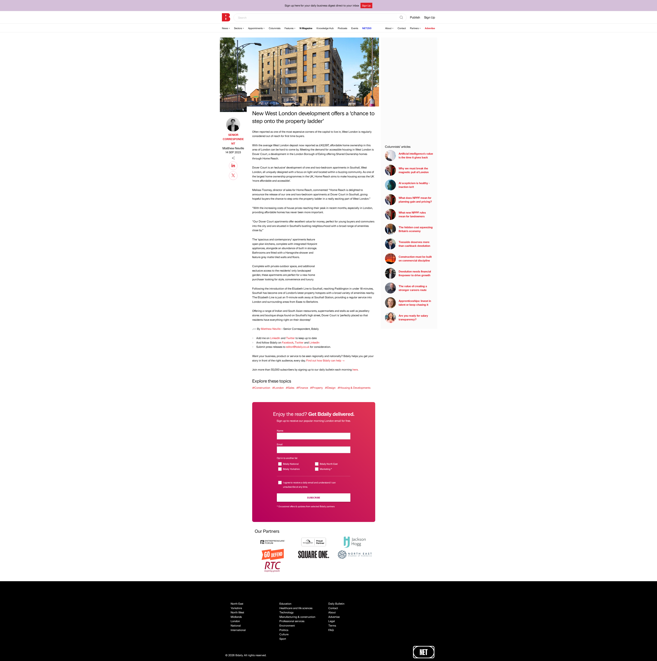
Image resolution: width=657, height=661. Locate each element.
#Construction (261, 387)
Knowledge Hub (325, 28)
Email (279, 444)
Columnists (274, 28)
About (388, 28)
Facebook (288, 342)
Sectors (238, 28)
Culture (283, 634)
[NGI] (314, 542)
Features (289, 28)
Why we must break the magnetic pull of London (414, 170)
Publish (415, 17)
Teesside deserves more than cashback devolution (414, 243)
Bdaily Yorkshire (291, 468)
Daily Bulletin (336, 603)
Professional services (291, 621)
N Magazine (306, 28)
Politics (283, 630)
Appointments (255, 28)
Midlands (236, 617)
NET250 (366, 28)
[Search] (401, 17)
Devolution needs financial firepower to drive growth (415, 273)
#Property (316, 387)
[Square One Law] (314, 554)
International (238, 630)
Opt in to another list (287, 457)
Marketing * (326, 468)
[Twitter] (233, 175)
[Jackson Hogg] (355, 542)
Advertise (430, 28)
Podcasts (342, 28)
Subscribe (313, 497)
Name (280, 430)
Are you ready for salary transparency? (413, 317)
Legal (331, 621)
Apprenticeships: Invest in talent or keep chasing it (415, 302)
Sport (282, 638)
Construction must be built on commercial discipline (415, 258)
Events (354, 28)
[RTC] (273, 566)
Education (285, 603)
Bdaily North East (328, 463)
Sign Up (366, 5)
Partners (414, 28)
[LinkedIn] (233, 165)
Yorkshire (236, 608)
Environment (287, 625)
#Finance (302, 387)
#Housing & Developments (354, 387)
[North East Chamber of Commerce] (355, 554)
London (235, 621)
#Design (330, 387)
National (236, 625)
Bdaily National (290, 463)
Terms (332, 625)
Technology (286, 612)
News (225, 28)
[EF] (273, 542)
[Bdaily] (226, 17)
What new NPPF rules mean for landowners (412, 214)
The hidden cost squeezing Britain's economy (416, 229)
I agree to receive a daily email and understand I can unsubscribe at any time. (309, 484)
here (355, 369)
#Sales (290, 387)
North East (237, 603)
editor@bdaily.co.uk (297, 346)
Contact (402, 28)
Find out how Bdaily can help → (325, 360)
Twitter (290, 338)
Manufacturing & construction (297, 617)
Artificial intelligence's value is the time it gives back (416, 155)
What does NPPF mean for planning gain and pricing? (415, 199)
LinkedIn (275, 338)
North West (237, 612)
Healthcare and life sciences (295, 608)
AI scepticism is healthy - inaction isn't (414, 185)
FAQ (331, 630)
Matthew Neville (233, 148)
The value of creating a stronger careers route (413, 288)
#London (278, 387)
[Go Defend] (273, 554)
